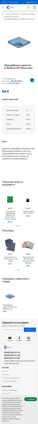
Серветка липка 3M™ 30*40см (28, 212)
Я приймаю (30, 399)
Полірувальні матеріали (28, 14)
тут (8, 421)
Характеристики (10, 99)
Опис (4, 141)
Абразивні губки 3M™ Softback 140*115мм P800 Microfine (28, 260)
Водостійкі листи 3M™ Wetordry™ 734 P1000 (10, 259)
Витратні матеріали (12, 14)
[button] (17, 225)
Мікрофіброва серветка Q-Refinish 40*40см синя (10, 307)
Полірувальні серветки (11, 16)
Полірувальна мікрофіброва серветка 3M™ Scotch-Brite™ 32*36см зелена (10, 215)
